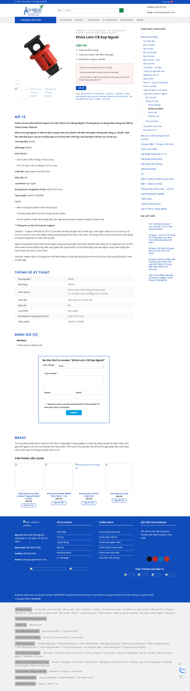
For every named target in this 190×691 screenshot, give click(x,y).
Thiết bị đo (146, 198)
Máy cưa (66, 671)
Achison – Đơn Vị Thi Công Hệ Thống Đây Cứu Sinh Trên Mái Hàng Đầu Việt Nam (162, 239)
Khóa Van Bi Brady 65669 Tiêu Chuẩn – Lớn (59, 494)
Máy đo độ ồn (35, 625)
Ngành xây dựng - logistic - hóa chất (95, 99)
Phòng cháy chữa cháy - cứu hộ (157, 188)
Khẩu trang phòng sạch (158, 643)
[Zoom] (18, 82)
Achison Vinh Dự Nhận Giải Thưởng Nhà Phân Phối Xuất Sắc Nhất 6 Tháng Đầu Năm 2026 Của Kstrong (162, 264)
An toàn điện (149, 41)
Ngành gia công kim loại (92, 96)
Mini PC (50, 683)
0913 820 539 (29, 553)
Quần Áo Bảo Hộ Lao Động (155, 90)
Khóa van (152, 112)
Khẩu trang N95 (67, 677)
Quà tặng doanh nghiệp (153, 193)
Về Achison (66, 20)
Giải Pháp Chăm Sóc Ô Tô (154, 154)
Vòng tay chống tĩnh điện (134, 647)
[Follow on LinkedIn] (161, 559)
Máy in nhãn (109, 653)
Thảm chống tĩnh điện (50, 647)
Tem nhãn (47, 653)
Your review (50, 373)
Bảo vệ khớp (148, 56)
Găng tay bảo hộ (151, 75)
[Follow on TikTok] (149, 559)
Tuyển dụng (126, 20)
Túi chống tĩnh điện (92, 647)
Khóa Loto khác (155, 108)
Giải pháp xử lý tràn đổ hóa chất (114, 662)
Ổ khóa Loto (153, 116)
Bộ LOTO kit (151, 97)
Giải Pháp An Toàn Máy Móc (85, 662)
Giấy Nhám (28, 656)
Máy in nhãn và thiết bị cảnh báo (157, 179)
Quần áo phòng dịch (48, 677)
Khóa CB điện (154, 105)
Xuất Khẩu (93, 20)
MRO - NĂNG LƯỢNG (151, 183)
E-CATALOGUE (110, 20)
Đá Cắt (143, 653)
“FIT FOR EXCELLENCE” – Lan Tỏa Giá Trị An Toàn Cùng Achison (160, 226)
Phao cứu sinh (149, 86)
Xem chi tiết (28, 505)
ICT (142, 173)
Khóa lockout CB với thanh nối (89, 494)
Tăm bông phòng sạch (27, 647)
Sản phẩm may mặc (152, 126)
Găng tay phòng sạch (68, 643)
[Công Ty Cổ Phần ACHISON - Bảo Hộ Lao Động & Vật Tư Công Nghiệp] (33, 10)
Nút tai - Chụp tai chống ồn (156, 82)
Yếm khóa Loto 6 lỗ (119, 494)
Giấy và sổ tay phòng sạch (134, 643)
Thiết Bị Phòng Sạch (151, 203)
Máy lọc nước (137, 662)
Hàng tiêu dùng (148, 168)
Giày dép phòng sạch (110, 643)
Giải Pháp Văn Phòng (151, 164)
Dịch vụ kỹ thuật (149, 149)
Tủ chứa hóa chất (70, 631)
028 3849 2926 (33, 547)
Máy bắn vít (55, 671)
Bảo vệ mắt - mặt (151, 60)
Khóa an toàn (152, 101)
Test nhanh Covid (84, 677)
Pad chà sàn (77, 653)
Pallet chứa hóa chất (40, 665)
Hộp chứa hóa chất (50, 631)
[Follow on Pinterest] (155, 559)
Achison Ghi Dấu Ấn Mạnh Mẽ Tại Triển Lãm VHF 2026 (161, 251)
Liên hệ (139, 20)
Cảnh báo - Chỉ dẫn (152, 67)
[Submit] (121, 10)
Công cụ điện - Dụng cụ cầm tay (157, 144)
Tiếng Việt (166, 2)
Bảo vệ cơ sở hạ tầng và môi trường (155, 137)
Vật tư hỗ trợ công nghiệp (154, 208)
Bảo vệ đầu (148, 48)
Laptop (42, 683)
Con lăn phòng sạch (47, 643)
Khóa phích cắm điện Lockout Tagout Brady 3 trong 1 (28, 496)
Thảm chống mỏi (93, 653)
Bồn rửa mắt (149, 63)
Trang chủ (81, 30)
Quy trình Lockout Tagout (155, 93)
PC (57, 683)
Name (47, 392)
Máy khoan (77, 671)
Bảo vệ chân (149, 45)
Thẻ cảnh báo (152, 121)
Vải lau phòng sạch (112, 647)
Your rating (49, 365)
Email (78, 392)
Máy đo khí (148, 78)
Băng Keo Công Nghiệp (127, 653)
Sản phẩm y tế (149, 130)
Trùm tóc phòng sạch (72, 647)
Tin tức (79, 20)
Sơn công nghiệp (153, 662)
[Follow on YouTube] (166, 559)
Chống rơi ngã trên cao (154, 71)
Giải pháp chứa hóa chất (27, 631)
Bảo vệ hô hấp (149, 52)
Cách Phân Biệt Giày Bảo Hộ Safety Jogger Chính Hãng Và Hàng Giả (161, 277)
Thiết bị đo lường (62, 653)
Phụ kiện (39, 656)
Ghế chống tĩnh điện (89, 643)
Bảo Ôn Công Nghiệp (61, 662)
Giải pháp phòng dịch (151, 159)
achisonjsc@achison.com (34, 559)
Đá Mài (152, 653)
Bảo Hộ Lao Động (149, 37)
